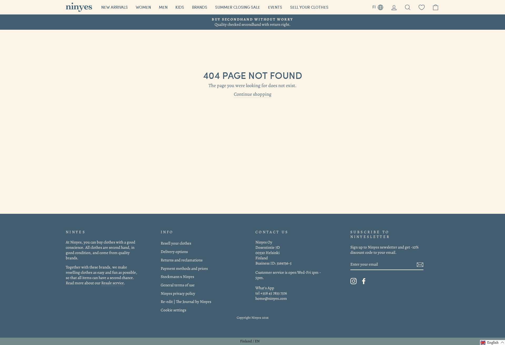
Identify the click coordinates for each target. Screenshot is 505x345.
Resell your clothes (176, 243)
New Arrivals (114, 7)
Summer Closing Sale (237, 7)
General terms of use (178, 285)
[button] (492, 342)
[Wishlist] (422, 7)
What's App (264, 288)
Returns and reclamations (182, 260)
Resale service (112, 283)
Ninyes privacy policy (178, 293)
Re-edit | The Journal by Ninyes (186, 301)
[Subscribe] (420, 264)
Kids (179, 7)
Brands (199, 7)
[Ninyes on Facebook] (364, 281)
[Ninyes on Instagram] (353, 281)
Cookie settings (173, 310)
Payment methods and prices (184, 268)
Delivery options (174, 251)
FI (379, 6)
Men (163, 7)
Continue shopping (252, 94)
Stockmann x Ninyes (177, 276)
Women (143, 7)
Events (275, 7)
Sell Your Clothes (309, 7)
